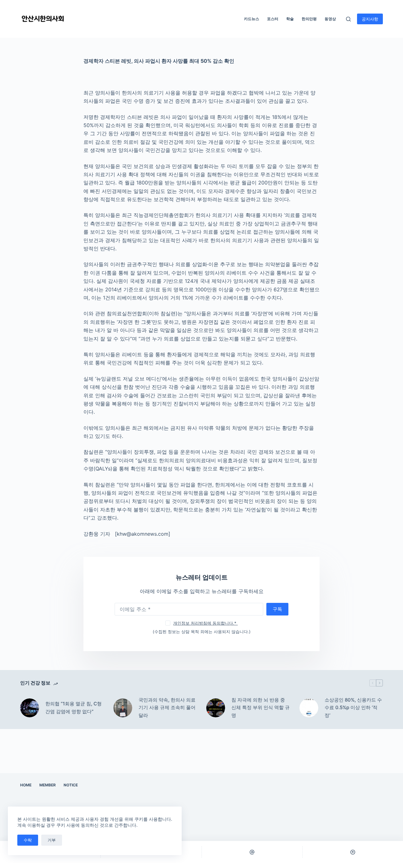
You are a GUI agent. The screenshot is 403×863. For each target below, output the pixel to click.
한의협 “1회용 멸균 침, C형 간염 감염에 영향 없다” (73, 707)
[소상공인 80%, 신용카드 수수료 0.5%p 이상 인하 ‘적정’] (308, 707)
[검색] (348, 19)
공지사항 (370, 18)
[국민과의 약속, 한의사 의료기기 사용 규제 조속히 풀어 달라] (122, 707)
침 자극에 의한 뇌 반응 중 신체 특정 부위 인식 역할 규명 (260, 708)
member (47, 785)
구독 (277, 609)
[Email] (252, 852)
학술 (290, 18)
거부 (52, 840)
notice (71, 785)
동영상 (330, 18)
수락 (28, 840)
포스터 (272, 18)
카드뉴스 (251, 18)
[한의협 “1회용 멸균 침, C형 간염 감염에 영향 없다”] (29, 707)
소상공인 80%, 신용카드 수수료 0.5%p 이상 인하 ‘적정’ (353, 708)
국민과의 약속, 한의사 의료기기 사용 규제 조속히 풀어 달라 (167, 708)
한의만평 (309, 18)
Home (25, 785)
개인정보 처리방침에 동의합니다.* (205, 623)
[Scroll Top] (353, 852)
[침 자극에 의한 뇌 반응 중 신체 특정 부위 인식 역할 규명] (215, 707)
